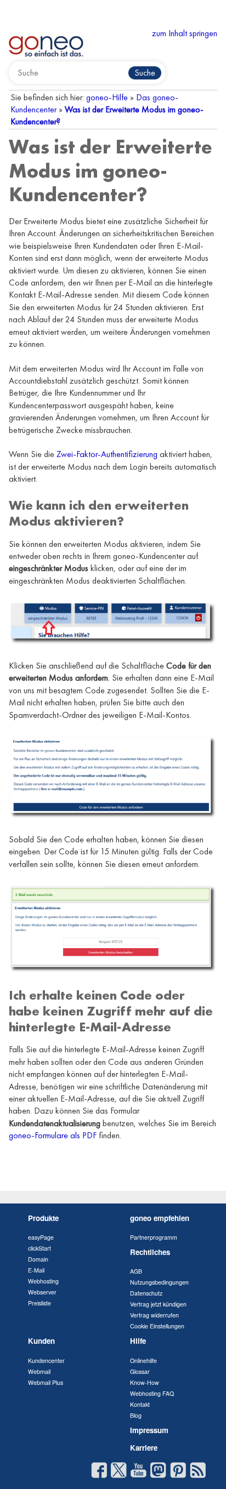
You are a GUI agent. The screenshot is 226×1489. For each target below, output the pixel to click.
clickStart (39, 1248)
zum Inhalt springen (184, 33)
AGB (136, 1271)
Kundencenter (46, 1360)
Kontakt (140, 1404)
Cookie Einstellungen (157, 1326)
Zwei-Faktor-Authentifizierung (106, 454)
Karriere (143, 1447)
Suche (144, 72)
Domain (38, 1259)
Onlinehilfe (143, 1360)
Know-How (144, 1382)
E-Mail (36, 1270)
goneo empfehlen (159, 1218)
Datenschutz (146, 1293)
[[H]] (46, 42)
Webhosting (43, 1281)
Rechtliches (150, 1252)
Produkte (43, 1218)
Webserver (42, 1292)
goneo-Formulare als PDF (53, 1135)
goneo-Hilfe (107, 97)
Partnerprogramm (153, 1237)
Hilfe (138, 1341)
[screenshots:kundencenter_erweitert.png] (113, 622)
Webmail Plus (45, 1382)
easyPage (41, 1237)
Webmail (39, 1371)
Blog (136, 1415)
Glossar (140, 1371)
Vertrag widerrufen (154, 1315)
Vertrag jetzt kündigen (158, 1304)
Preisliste (39, 1303)
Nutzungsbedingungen (159, 1282)
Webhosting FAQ (152, 1393)
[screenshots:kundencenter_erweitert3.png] (113, 927)
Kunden (41, 1341)
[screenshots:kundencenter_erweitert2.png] (113, 776)
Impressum (149, 1430)
